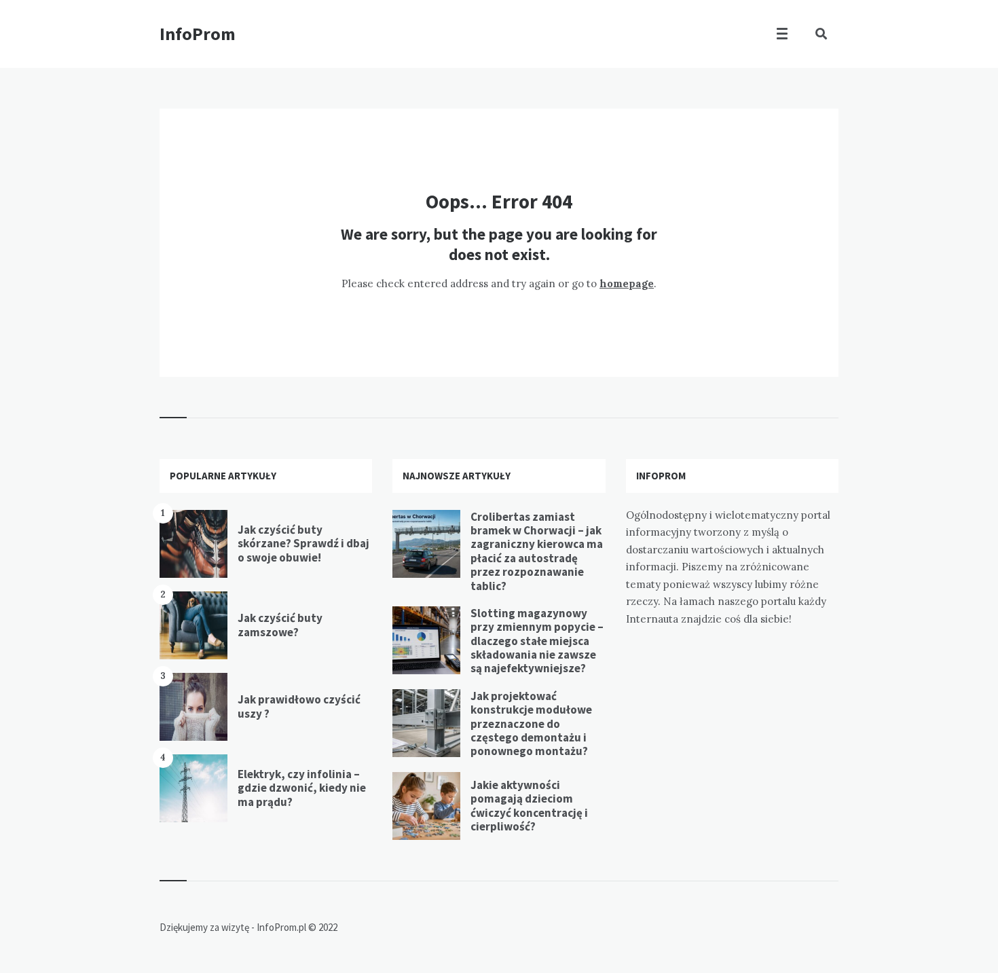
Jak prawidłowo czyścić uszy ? (299, 706)
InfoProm (198, 33)
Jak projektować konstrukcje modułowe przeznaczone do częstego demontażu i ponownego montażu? (531, 724)
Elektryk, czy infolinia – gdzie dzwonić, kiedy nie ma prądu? (302, 788)
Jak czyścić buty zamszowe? (280, 624)
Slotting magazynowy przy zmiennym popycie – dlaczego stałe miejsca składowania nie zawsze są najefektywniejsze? (537, 641)
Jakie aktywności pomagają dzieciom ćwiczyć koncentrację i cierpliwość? (529, 805)
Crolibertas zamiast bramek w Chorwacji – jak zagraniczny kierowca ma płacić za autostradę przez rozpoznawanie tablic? (536, 551)
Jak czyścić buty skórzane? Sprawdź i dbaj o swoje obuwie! (303, 543)
